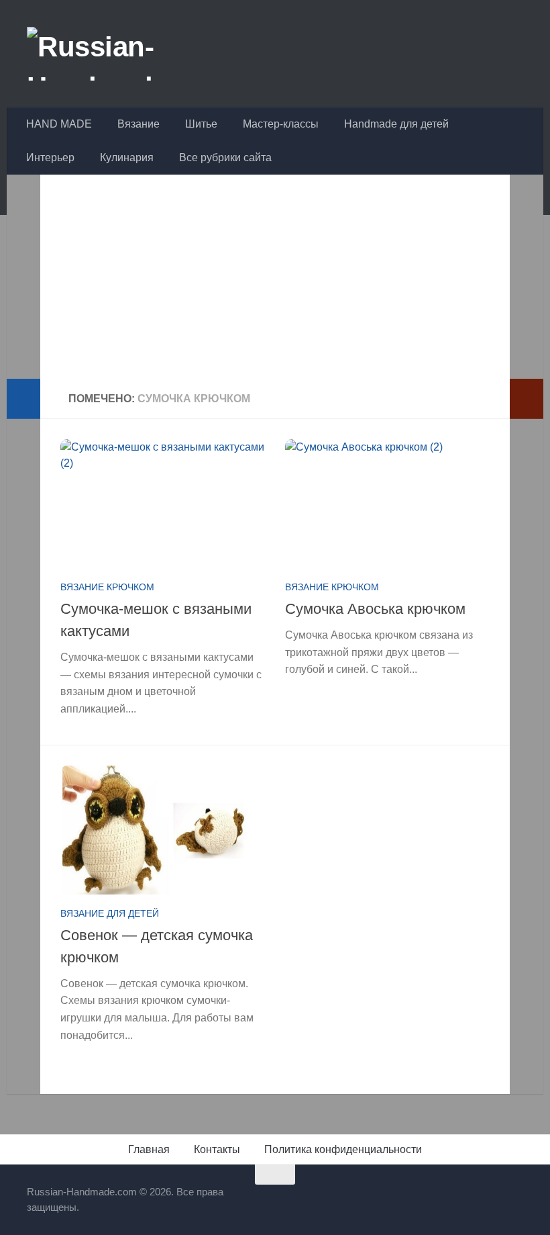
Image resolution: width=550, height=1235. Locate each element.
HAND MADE (59, 124)
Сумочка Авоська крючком (375, 608)
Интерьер (50, 157)
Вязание (138, 124)
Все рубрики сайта (225, 157)
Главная (149, 1149)
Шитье (201, 124)
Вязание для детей (109, 913)
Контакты (217, 1149)
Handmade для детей (396, 124)
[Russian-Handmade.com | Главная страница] (130, 54)
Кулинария (127, 157)
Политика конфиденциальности (343, 1149)
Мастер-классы (281, 124)
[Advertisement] (275, 285)
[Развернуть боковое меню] (23, 399)
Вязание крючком (107, 587)
